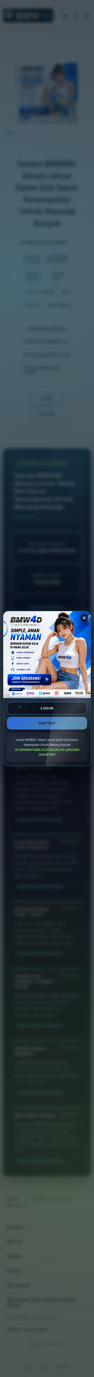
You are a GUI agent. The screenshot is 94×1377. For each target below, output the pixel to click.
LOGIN (47, 708)
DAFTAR (47, 723)
